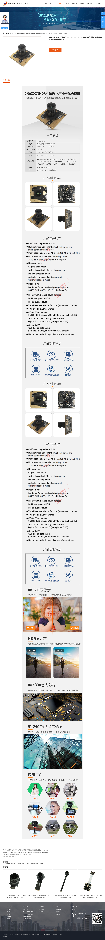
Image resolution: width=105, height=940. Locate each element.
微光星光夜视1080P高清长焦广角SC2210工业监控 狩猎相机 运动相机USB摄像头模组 (27, 850)
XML (61, 934)
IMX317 (24, 852)
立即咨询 (55, 50)
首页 (46, 3)
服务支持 (74, 3)
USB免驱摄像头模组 (20, 33)
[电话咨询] (103, 13)
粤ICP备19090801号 (46, 934)
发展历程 (9, 916)
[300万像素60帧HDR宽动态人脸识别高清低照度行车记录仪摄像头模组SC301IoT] (65, 881)
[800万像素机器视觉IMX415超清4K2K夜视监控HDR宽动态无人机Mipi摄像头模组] (15, 881)
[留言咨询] (103, 18)
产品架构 (25, 909)
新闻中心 (82, 3)
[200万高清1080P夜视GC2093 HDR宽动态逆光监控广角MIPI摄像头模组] (40, 881)
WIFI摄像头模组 (27, 916)
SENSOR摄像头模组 (28, 914)
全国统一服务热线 (82, 918)
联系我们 (89, 3)
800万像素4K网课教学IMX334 (15, 852)
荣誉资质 (9, 918)
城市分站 (5, 936)
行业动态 (74, 911)
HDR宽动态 (29, 852)
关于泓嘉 (52, 3)
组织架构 (9, 914)
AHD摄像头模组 (27, 918)
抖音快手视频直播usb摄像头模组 (40, 852)
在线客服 (5, 28)
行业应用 (67, 3)
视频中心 (42, 911)
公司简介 (9, 909)
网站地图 (55, 934)
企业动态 (74, 909)
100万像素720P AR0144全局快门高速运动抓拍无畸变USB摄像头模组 (23, 849)
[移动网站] (103, 22)
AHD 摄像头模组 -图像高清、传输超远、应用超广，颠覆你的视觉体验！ (20, 863)
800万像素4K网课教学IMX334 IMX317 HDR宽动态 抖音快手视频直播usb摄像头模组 (46, 33)
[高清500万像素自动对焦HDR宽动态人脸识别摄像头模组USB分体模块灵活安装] (90, 881)
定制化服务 (58, 909)
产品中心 (59, 3)
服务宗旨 (58, 914)
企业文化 (9, 911)
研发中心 (58, 911)
